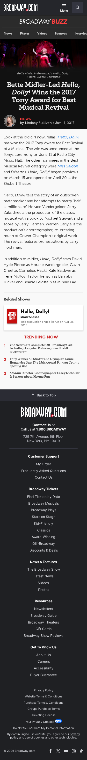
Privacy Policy (43, 690)
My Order (43, 464)
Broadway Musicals (43, 503)
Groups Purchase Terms (44, 708)
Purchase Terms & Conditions (43, 702)
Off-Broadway (43, 543)
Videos (42, 33)
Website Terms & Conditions (43, 696)
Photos (24, 33)
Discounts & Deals (43, 550)
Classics (43, 530)
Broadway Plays (43, 510)
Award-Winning (43, 537)
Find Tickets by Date (43, 497)
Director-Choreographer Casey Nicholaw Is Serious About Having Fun (45, 374)
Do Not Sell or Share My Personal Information (43, 728)
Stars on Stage (43, 517)
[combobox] (75, 7)
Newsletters (43, 609)
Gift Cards (43, 629)
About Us (43, 655)
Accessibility (43, 668)
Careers (43, 661)
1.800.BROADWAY (51, 429)
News (8, 33)
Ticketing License (43, 715)
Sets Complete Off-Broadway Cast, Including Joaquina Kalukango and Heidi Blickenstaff (41, 348)
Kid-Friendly (43, 523)
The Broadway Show (43, 569)
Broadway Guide (43, 615)
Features (61, 33)
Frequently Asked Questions (43, 471)
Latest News (43, 576)
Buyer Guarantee (43, 675)
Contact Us (41, 425)
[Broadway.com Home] (20, 7)
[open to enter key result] (77, 7)
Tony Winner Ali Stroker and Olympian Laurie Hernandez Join (44, 362)
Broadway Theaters (43, 622)
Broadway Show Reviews (43, 635)
